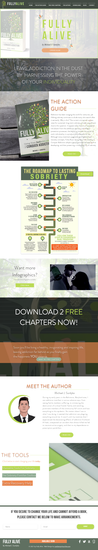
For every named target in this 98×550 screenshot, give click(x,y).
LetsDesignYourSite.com (62, 546)
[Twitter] (84, 542)
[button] (77, 4)
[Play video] (72, 277)
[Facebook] (80, 542)
